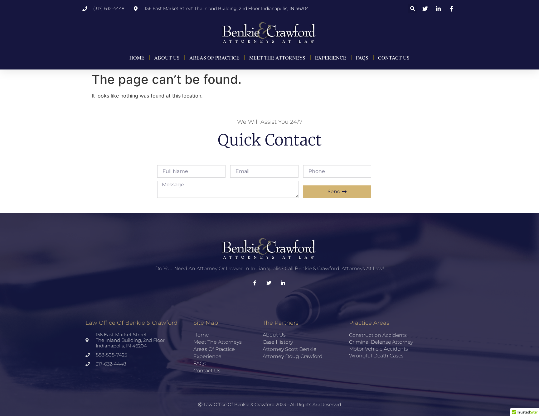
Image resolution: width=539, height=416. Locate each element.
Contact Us (394, 57)
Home (136, 57)
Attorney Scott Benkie (290, 349)
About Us (167, 57)
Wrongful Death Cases (376, 356)
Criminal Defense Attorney (381, 342)
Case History (278, 342)
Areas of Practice (214, 57)
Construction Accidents (378, 335)
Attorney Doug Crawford (293, 356)
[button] (412, 8)
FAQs (362, 57)
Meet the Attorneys (277, 57)
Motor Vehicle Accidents (378, 349)
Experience (330, 57)
